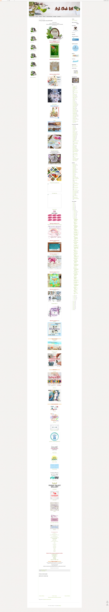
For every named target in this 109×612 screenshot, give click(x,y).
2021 (73, 206)
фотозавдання (75, 121)
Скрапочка (74, 153)
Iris (73, 130)
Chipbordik (74, 128)
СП (73, 100)
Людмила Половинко (76, 183)
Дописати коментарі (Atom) (47, 599)
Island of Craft (75, 131)
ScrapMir (54, 511)
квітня (74, 296)
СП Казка (74, 102)
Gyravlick (74, 168)
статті (73, 120)
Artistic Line (54, 557)
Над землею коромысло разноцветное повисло (54, 224)
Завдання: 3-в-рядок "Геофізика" (75, 291)
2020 (73, 207)
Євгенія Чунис (75, 177)
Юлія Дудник (74, 197)
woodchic (74, 145)
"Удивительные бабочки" (54, 43)
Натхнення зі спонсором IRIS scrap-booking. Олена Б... (75, 265)
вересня (75, 214)
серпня (75, 215)
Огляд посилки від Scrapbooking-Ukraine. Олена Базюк (76, 248)
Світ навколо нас (54, 193)
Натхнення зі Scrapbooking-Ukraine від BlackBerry (75, 219)
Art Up (73, 126)
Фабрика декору (75, 158)
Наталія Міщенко (75, 190)
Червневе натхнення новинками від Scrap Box (75, 229)
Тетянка (74, 194)
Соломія (74, 193)
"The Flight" (54, 75)
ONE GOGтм (74, 134)
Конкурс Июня (54, 209)
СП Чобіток (74, 103)
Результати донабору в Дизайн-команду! (75, 278)
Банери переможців (49, 16)
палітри (74, 117)
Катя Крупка (74, 182)
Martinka (74, 170)
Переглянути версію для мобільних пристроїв (54, 597)
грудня (75, 210)
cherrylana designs (75, 143)
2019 (73, 208)
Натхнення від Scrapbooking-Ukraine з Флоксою (75, 261)
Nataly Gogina (75, 172)
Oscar (73, 173)
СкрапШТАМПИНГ (75, 151)
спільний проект (75, 119)
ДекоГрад (54, 422)
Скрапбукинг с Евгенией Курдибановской (54, 441)
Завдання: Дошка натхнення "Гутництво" (75, 259)
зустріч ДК (74, 109)
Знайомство (75, 267)
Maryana (74, 171)
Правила (44, 16)
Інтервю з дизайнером (74, 87)
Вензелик (74, 146)
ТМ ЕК (74, 157)
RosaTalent (74, 135)
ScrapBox (54, 548)
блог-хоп (74, 107)
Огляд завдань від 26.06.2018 (75, 232)
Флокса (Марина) (75, 195)
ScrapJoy (74, 138)
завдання (74, 108)
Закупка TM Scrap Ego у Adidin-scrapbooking (75, 235)
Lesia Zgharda (55, 489)
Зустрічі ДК (58, 16)
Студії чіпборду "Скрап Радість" (54, 522)
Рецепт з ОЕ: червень (54, 166)
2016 (73, 302)
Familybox (74, 129)
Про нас (37, 16)
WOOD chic (54, 387)
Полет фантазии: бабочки (54, 150)
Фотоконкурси (75, 105)
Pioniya (74, 174)
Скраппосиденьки (75, 154)
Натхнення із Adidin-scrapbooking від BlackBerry (76, 255)
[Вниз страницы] (107, 605)
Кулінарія (74, 94)
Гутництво (54, 290)
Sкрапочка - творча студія (54, 559)
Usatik (73, 175)
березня (75, 297)
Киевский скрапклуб (54, 554)
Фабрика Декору (54, 452)
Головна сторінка (32, 16)
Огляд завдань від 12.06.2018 (75, 272)
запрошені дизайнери (76, 198)
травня (75, 295)
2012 (73, 307)
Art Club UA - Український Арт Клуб (54, 541)
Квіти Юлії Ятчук (75, 149)
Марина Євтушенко (75, 187)
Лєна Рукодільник (75, 185)
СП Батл (74, 101)
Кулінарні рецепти (75, 92)
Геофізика (54, 241)
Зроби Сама (74, 148)
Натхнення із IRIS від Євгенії (75, 280)
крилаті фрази (75, 110)
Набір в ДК (74, 95)
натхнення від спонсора (75, 113)
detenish (74, 176)
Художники (74, 106)
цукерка (74, 122)
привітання (74, 118)
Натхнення (74, 96)
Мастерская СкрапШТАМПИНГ (54, 536)
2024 (73, 202)
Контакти (40, 16)
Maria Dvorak (74, 169)
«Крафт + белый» (54, 61)
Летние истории (54, 339)
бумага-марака (75, 159)
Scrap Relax (54, 550)
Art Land (54, 542)
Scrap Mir (54, 371)
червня (75, 217)
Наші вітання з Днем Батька (75, 253)
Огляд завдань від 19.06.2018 (75, 245)
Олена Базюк (74, 191)
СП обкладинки (75, 104)
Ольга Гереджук (75, 192)
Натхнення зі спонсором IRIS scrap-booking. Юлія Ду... (75, 269)
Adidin (73, 125)
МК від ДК (54, 16)
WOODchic (54, 529)
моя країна (74, 112)
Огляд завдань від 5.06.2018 (75, 282)
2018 (73, 209)
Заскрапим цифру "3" (54, 303)
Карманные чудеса (54, 351)
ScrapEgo (54, 558)
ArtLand (74, 127)
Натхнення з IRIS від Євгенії (75, 241)
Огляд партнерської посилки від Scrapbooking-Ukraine (75, 238)
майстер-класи (75, 111)
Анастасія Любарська (76, 178)
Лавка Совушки (75, 150)
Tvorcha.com (74, 142)
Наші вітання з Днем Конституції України (75, 223)
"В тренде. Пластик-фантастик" (54, 182)
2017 (73, 301)
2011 (73, 308)
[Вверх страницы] (107, 602)
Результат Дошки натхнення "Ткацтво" (75, 243)
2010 (73, 309)
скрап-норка (74, 160)
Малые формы (54, 104)
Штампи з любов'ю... (54, 540)
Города (54, 120)
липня (74, 216)
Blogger (60, 605)
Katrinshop (74, 132)
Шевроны (54, 321)
